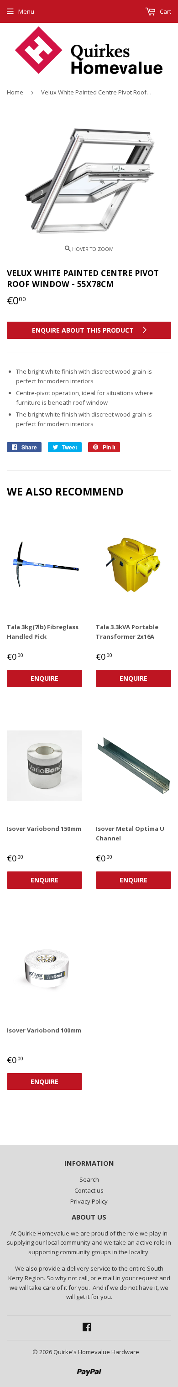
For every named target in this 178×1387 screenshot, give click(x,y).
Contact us (89, 1190)
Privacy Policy (89, 1201)
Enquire (44, 678)
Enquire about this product (84, 330)
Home (15, 92)
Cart (164, 11)
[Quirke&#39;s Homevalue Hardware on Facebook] (87, 1328)
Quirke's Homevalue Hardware (96, 1352)
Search (89, 1179)
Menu (26, 11)
